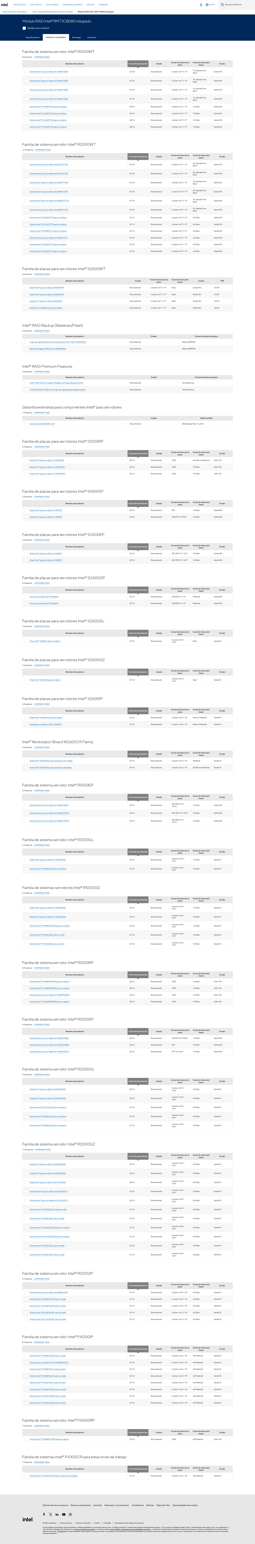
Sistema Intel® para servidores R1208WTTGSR (49, 71)
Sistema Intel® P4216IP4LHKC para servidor (48, 1396)
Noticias (150, 1505)
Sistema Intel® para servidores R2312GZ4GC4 (49, 1200)
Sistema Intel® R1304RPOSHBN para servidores (49, 1001)
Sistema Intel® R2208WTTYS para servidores (48, 244)
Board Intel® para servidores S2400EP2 (46, 553)
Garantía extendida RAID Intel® (42, 424)
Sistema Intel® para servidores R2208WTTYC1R (49, 200)
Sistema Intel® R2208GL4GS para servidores (48, 1116)
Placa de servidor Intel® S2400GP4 (44, 603)
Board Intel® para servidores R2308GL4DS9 (48, 1089)
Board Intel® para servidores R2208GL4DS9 (48, 1098)
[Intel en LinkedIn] (57, 1514)
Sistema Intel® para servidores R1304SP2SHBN (49, 1045)
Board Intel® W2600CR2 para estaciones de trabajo (51, 767)
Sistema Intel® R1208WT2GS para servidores (48, 106)
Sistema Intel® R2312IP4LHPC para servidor (48, 1319)
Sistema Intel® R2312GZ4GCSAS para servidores (50, 1236)
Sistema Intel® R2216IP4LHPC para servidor (48, 1312)
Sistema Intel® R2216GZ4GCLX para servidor (48, 1209)
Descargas (76, 37)
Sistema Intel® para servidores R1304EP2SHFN (49, 813)
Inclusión (98, 1505)
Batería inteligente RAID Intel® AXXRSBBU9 (48, 348)
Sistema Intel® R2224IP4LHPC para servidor (48, 1306)
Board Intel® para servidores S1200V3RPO (47, 467)
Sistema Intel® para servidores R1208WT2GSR (49, 81)
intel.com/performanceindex (85, 1529)
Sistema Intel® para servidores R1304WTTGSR (49, 90)
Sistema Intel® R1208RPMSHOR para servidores (50, 988)
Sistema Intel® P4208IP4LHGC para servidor (48, 1389)
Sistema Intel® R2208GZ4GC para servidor (47, 1218)
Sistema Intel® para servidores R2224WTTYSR (49, 164)
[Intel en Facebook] (44, 1514)
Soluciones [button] (52, 4)
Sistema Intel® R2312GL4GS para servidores (48, 1107)
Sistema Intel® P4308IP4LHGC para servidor (48, 1376)
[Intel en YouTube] (63, 1514)
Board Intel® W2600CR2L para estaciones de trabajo (51, 761)
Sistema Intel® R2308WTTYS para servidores (48, 217)
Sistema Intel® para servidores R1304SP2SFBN (49, 1038)
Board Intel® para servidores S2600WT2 (46, 301)
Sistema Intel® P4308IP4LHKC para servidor (48, 1356)
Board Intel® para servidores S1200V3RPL (47, 460)
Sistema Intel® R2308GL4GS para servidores (48, 1125)
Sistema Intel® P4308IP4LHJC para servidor (48, 1369)
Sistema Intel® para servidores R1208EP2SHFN (49, 821)
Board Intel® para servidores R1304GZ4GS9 (48, 917)
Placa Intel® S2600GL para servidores (45, 641)
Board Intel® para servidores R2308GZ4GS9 (48, 1173)
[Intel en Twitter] (50, 1514)
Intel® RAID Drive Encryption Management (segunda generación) (56, 383)
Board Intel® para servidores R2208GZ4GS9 (48, 1164)
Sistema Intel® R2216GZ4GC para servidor (47, 1245)
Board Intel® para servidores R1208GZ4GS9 (48, 908)
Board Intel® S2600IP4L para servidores (46, 717)
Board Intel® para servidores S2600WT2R (47, 294)
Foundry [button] (103, 4)
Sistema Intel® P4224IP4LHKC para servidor (48, 1403)
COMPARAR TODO (42, 57)
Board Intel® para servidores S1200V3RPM (47, 473)
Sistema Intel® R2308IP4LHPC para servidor (48, 1299)
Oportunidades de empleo (185, 1505)
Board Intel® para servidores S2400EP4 (46, 560)
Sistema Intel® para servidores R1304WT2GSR (49, 99)
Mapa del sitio (163, 1505)
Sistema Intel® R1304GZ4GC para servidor (47, 944)
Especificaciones (33, 37)
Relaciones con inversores (117, 1505)
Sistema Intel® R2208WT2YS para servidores (48, 231)
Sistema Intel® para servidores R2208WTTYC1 (49, 238)
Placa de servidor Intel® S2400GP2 (44, 596)
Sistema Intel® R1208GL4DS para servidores (48, 869)
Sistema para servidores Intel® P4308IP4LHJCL (49, 1362)
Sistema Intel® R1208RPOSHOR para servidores (49, 981)
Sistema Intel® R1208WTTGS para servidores (48, 113)
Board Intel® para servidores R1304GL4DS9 (48, 860)
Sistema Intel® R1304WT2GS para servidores (48, 120)
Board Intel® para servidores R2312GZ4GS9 (48, 1182)
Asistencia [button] (36, 4)
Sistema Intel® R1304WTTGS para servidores (48, 127)
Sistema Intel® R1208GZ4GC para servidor (47, 935)
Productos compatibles (56, 37)
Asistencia (91, 37)
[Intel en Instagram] (70, 1514)
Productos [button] (20, 4)
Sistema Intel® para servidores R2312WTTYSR (49, 173)
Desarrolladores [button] (72, 4)
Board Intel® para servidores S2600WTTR (47, 287)
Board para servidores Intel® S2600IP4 (45, 724)
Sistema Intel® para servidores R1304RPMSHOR (50, 995)
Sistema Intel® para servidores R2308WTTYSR (49, 182)
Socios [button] (90, 4)
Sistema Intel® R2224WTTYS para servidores (48, 251)
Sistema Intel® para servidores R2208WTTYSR (49, 210)
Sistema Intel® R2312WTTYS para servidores (48, 224)
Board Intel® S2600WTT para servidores (46, 308)
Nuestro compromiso (81, 1505)
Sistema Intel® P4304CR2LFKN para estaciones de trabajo (53, 1476)
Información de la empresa (55, 1505)
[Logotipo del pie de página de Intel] (28, 1519)
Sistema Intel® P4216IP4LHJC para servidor (48, 1382)
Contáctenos (138, 1505)
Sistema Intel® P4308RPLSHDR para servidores (49, 1439)
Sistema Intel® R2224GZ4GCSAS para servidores (50, 1227)
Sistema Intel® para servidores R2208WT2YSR (49, 191)
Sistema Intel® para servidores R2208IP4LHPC (49, 1292)
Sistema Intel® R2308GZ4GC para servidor (47, 1254)
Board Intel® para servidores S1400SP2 (46, 510)
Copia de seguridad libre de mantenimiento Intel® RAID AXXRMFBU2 (58, 342)
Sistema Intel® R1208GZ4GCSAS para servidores (50, 926)
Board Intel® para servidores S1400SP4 (46, 517)
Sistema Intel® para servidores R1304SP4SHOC (49, 1051)
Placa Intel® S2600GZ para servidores (45, 680)
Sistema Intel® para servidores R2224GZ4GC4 (49, 1191)
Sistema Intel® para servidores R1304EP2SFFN (49, 805)
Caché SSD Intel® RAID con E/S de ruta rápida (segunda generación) (57, 389)
